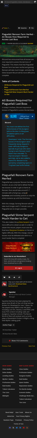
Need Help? (10, 412)
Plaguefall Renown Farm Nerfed (16, 90)
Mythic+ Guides (7, 379)
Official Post (24, 116)
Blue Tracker (24, 118)
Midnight (5, 396)
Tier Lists (5, 392)
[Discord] (9, 427)
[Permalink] (19, 277)
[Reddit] (14, 277)
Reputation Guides (25, 386)
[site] (4, 283)
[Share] (35, 2)
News (6, 28)
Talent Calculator (8, 389)
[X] (13, 427)
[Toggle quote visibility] (32, 116)
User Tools (19, 412)
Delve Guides (7, 372)
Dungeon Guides (25, 376)
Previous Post (6, 346)
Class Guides (6, 369)
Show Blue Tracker (10, 330)
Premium (18, 420)
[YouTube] (23, 427)
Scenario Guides (25, 392)
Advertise (10, 416)
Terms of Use (18, 424)
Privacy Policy (28, 420)
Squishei (30, 43)
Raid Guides (6, 386)
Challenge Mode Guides (27, 396)
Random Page (8, 420)
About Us (28, 412)
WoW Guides (7, 366)
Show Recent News (10, 334)
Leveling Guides (8, 376)
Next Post (32, 346)
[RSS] (27, 427)
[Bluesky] (4, 277)
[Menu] (2, 2)
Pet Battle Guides (25, 389)
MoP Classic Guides (26, 366)
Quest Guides (24, 382)
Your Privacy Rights (23, 416)
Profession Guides (8, 382)
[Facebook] (9, 277)
